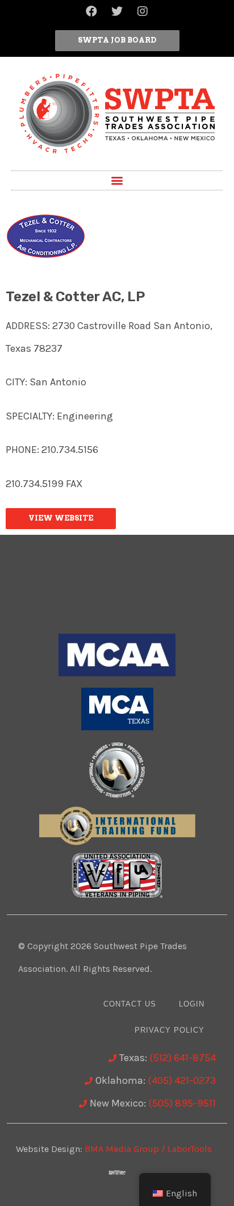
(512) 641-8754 (182, 1057)
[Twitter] (117, 11)
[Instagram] (142, 11)
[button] (117, 40)
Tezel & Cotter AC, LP (75, 297)
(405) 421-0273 (182, 1080)
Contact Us (129, 1004)
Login (191, 1004)
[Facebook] (91, 11)
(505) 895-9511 (182, 1103)
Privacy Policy (169, 1030)
